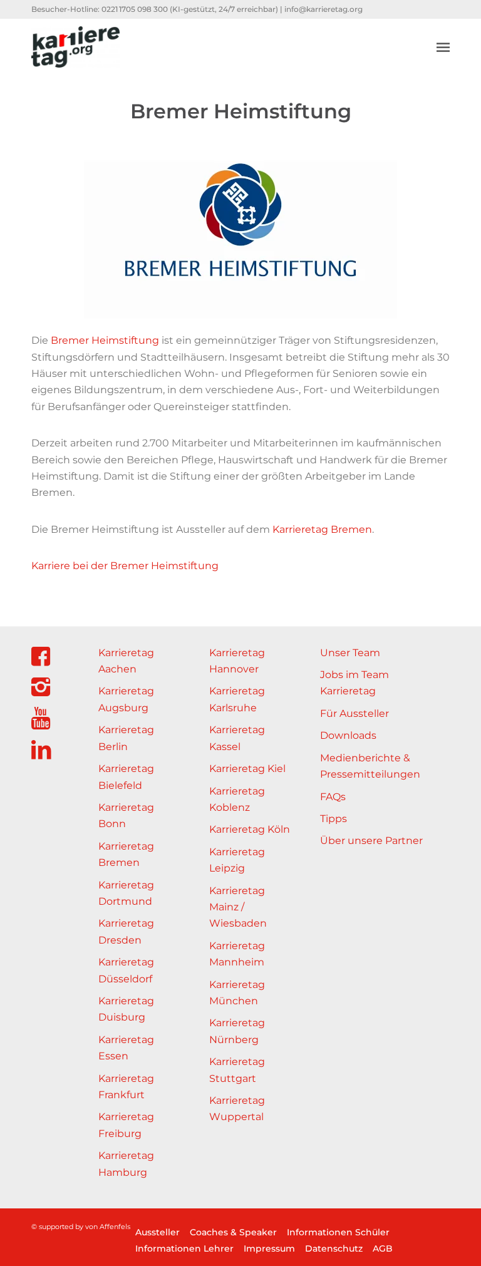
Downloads (348, 735)
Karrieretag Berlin (126, 738)
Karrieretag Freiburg (126, 1125)
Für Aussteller (354, 713)
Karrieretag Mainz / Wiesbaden (238, 907)
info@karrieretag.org (323, 9)
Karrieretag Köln (249, 829)
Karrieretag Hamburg (126, 1164)
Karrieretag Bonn (126, 815)
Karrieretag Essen (126, 1048)
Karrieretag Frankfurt (126, 1087)
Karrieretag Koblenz (237, 799)
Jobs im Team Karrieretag (354, 683)
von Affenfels (107, 1226)
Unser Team (350, 653)
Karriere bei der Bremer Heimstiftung (125, 566)
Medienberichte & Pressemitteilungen (370, 766)
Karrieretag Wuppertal (237, 1108)
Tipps (333, 819)
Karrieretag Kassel (237, 738)
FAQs (333, 797)
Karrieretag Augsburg (126, 699)
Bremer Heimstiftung (105, 340)
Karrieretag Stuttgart (237, 1070)
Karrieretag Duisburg (126, 1009)
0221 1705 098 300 (134, 9)
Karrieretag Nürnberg (237, 1031)
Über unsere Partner (371, 841)
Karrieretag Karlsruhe (237, 699)
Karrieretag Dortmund (126, 893)
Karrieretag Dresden (126, 931)
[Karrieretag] (75, 47)
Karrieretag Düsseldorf (126, 970)
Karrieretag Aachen (126, 661)
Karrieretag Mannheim (237, 954)
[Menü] (443, 47)
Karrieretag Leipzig (237, 860)
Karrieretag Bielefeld (126, 777)
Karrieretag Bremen (322, 529)
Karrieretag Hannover (237, 661)
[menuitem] (443, 47)
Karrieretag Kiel (247, 769)
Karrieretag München (237, 993)
